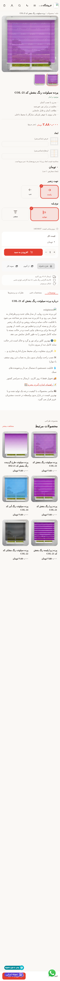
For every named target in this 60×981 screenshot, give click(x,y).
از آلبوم (26, 266)
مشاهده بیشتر (8, 426)
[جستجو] (19, 5)
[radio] (49, 191)
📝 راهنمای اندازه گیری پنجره (42, 384)
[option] (52, 79)
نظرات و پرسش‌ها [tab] (16, 293)
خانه (56, 13)
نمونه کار (10, 266)
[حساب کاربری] (12, 5)
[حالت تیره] (27, 5)
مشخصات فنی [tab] (35, 293)
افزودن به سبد (21, 252)
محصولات (50, 13)
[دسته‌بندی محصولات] (34, 5)
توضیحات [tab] (51, 293)
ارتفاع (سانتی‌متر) (41, 151)
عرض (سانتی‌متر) (41, 139)
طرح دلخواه (43, 266)
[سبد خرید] (4, 5)
